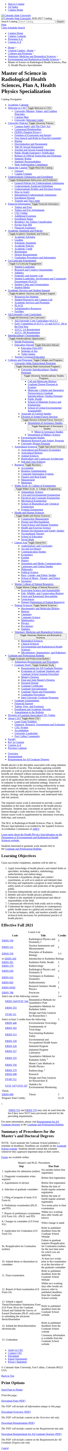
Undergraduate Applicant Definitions (34, 186)
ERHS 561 (7, 962)
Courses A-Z (14, 42)
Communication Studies (33, 551)
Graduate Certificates (32, 685)
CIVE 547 (22, 1085)
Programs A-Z (15, 39)
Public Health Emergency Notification (34, 152)
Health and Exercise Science (36, 527)
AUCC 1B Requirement (27, 332)
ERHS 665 (7, 982)
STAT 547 (10, 1085)
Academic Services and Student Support (29, 290)
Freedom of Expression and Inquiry (33, 135)
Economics (27, 554)
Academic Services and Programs (32, 302)
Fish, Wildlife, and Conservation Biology (42, 593)
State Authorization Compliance (31, 164)
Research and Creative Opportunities (34, 269)
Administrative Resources (28, 308)
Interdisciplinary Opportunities (24, 335)
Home (11, 47)
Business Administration (33, 471)
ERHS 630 (7, 971)
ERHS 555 (11, 1007)
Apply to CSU (15, 1350)
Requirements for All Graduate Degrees (41, 668)
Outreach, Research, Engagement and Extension (40, 724)
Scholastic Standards (25, 242)
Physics (25, 623)
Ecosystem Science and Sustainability (40, 590)
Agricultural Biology (32, 452)
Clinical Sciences (30, 643)
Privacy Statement (17, 1361)
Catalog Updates (23, 173)
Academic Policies (24, 245)
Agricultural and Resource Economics (41, 450)
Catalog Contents (17, 36)
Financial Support (24, 703)
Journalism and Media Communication (41, 563)
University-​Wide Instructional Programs (35, 363)
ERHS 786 (7, 992)
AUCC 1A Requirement (27, 329)
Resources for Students (26, 296)
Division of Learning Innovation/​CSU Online (31, 715)
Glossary (19, 171)
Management (28, 479)
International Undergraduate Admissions (35, 195)
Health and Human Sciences (29, 512)
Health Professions (24, 341)
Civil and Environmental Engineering (40, 495)
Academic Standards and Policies (25, 230)
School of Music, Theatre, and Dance (40, 578)
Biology (25, 611)
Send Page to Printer (12, 1389)
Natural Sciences (23, 605)
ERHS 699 (7, 1094)
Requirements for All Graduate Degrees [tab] (28, 759)
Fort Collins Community (27, 736)
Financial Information (19, 203)
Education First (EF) (31, 348)
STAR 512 (11, 1079)
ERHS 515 (11, 1034)
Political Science (29, 572)
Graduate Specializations (34, 688)
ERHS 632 (7, 977)
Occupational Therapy (32, 533)
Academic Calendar (18, 104)
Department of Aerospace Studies (45, 423)
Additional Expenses (25, 216)
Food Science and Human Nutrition (39, 524)
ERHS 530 (7, 940)
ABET (35, 829)
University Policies (18, 123)
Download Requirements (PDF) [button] (18, 1423)
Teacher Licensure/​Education (30, 357)
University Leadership (26, 733)
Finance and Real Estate (33, 476)
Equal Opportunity (17, 1359)
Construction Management (35, 519)
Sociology (26, 581)
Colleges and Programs (20, 53)
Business (19, 464)
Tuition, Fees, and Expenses (29, 706)
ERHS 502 (11, 1028)
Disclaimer (13, 1356)
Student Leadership (25, 266)
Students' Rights (23, 158)
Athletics (19, 272)
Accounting (27, 468)
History (25, 560)
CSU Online (21, 213)
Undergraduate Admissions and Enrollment (30, 176)
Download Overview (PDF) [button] (16, 1412)
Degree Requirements (26, 254)
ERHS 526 (11, 1046)
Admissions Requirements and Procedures (36, 661)
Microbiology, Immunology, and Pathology (43, 652)
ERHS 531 (7, 947)
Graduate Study (23, 665)
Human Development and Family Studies (42, 530)
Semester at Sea (29, 351)
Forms (4, 1157)
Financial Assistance (25, 227)
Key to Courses (16, 742)
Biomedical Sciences (32, 640)
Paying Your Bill (23, 224)
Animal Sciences (30, 455)
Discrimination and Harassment (31, 144)
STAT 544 (22, 1001)
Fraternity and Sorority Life (29, 275)
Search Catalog (9, 21)
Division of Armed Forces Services (39, 416)
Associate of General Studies (36, 413)
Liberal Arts (21, 542)
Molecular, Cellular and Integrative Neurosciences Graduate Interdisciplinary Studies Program (46, 393)
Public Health (35, 399)
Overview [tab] (13, 753)
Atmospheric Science (32, 492)
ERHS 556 (11, 1064)
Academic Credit (23, 248)
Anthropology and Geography (37, 545)
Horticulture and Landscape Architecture (42, 458)
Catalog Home (15, 9)
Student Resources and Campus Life (33, 299)
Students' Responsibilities (28, 161)
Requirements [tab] (15, 756)
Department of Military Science (44, 434)
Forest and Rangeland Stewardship (39, 596)
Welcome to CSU (17, 108)
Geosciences (27, 599)
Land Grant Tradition (26, 721)
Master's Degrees (30, 677)
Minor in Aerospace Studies (48, 431)
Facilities (19, 311)
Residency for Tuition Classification (33, 221)
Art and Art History (31, 548)
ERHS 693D (8, 987)
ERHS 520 (11, 1041)
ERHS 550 (7, 953)
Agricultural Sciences (26, 446)
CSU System (21, 727)
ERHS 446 (11, 1023)
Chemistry (26, 614)
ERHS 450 (10, 958)
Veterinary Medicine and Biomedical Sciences (32, 56)
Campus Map (22, 117)
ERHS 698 (11, 1074)
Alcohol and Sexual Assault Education (35, 149)
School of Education (31, 536)
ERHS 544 (11, 1001)
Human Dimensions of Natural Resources (43, 602)
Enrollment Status (24, 218)
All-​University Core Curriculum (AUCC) (36, 320)
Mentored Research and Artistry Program (42, 440)
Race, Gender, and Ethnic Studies (38, 575)
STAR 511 (10, 1014)
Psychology (27, 626)
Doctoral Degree (29, 683)
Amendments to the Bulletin (29, 712)
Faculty (12, 739)
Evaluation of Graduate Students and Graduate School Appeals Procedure (40, 672)
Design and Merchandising (35, 521)
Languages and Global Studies (37, 566)
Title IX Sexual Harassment (29, 147)
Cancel (5, 1448)
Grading (19, 240)
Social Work (27, 539)
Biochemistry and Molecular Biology (40, 608)
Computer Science (30, 617)
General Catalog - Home (21, 50)
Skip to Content (16, 4)
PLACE (19, 305)
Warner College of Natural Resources (34, 584)
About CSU (14, 718)
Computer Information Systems (37, 474)
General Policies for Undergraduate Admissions (39, 183)
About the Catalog (17, 167)
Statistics (25, 629)
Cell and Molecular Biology (42, 381)
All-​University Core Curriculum (24, 314)
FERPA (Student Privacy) (28, 132)
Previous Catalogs (17, 748)
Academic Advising (25, 237)
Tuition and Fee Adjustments (29, 210)
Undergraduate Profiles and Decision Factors (38, 189)
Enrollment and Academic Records (33, 709)
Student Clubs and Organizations (32, 284)
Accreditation (22, 730)
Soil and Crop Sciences (33, 461)
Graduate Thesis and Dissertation (38, 691)
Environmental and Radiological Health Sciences (33, 59)
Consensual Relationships (28, 129)
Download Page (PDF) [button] (13, 1400)
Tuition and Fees (23, 207)
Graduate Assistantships (27, 700)
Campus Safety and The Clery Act (32, 126)
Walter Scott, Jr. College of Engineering (35, 485)
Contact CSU (15, 1353)
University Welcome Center (29, 120)
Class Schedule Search (13, 27)
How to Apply (22, 192)
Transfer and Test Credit (27, 200)
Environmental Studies (33, 437)
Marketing (26, 482)
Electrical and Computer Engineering (40, 498)
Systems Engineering (32, 509)
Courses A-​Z (14, 745)
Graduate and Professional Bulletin (26, 655)
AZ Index (13, 7)
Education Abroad (24, 344)
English (25, 557)
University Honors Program (35, 443)
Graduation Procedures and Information (35, 257)
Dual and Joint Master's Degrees (38, 680)
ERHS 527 (11, 1051)
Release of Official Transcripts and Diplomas (38, 155)
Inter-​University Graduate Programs (39, 697)
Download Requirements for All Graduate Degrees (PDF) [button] (31, 1434)
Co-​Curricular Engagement (22, 260)
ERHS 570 (7, 965)
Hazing (18, 141)
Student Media (22, 287)
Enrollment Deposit (25, 197)
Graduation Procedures (33, 694)
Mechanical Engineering (34, 500)
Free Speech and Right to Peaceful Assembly (38, 138)
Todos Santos (28, 354)
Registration (21, 251)
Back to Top (7, 1375)
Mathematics (27, 620)
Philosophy (27, 569)
